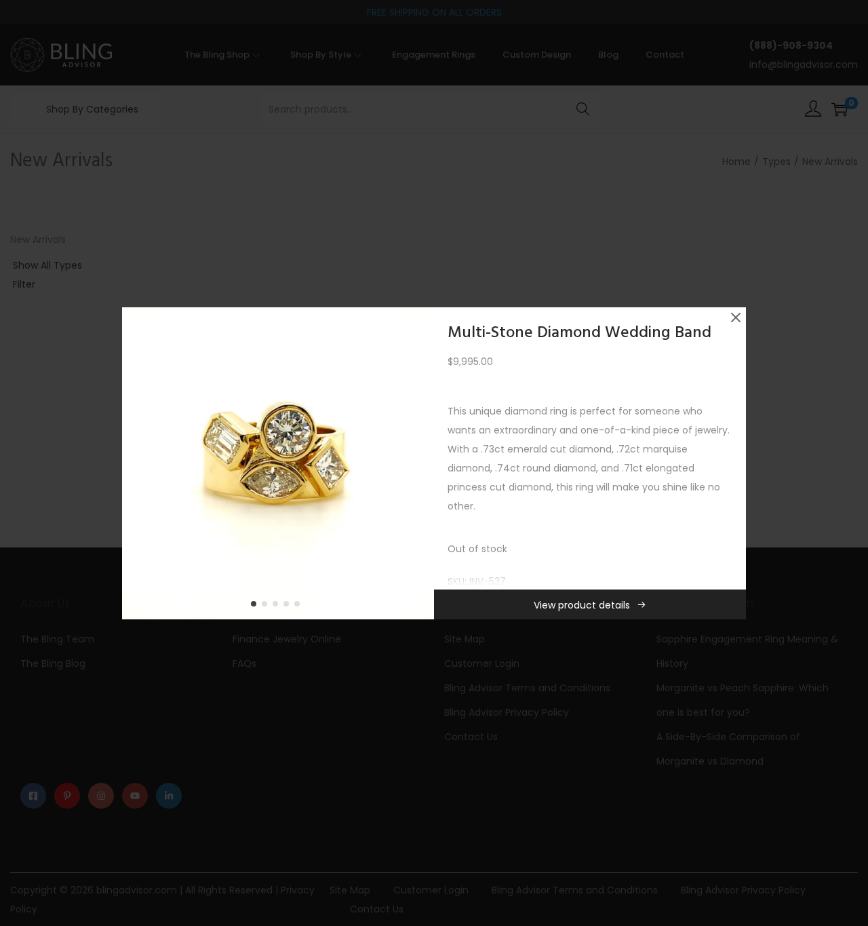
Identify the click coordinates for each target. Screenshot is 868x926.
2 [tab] (267, 606)
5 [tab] (299, 606)
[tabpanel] (278, 463)
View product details (582, 605)
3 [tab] (278, 606)
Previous (137, 463)
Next (419, 463)
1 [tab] (256, 606)
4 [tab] (288, 606)
